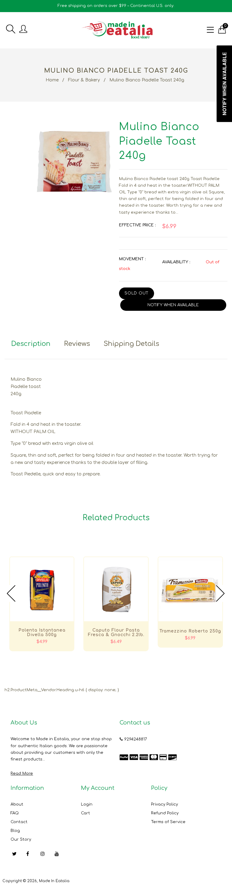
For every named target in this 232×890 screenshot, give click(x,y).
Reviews (77, 343)
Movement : (132, 259)
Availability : (176, 262)
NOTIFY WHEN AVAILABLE (173, 305)
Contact (19, 822)
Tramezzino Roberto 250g (190, 631)
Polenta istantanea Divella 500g (42, 632)
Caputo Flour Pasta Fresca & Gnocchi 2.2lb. (116, 632)
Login (86, 804)
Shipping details (131, 343)
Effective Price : (137, 225)
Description (30, 343)
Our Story (21, 839)
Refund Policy (165, 813)
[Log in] (23, 29)
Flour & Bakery (84, 80)
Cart (85, 813)
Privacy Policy (164, 804)
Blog (15, 831)
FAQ (15, 813)
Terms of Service (168, 822)
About (17, 804)
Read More (22, 773)
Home (52, 80)
